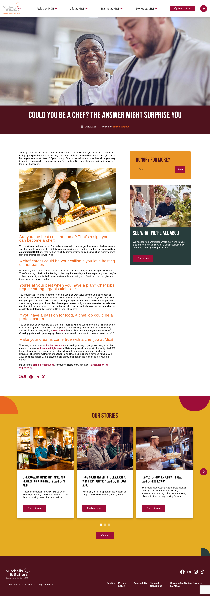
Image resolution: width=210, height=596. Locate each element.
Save (180, 169)
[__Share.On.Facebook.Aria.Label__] (31, 377)
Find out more (35, 508)
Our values (143, 258)
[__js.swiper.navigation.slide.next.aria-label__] (203, 471)
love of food (59, 330)
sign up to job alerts (43, 365)
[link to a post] (45, 448)
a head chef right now (50, 348)
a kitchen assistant (54, 345)
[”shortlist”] (203, 8)
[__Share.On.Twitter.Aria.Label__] (43, 377)
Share (22, 377)
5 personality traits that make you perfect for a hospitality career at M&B (44, 481)
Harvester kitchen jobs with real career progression (162, 480)
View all (105, 535)
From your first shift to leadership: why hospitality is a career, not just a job (104, 481)
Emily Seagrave (121, 126)
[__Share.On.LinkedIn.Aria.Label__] (37, 377)
